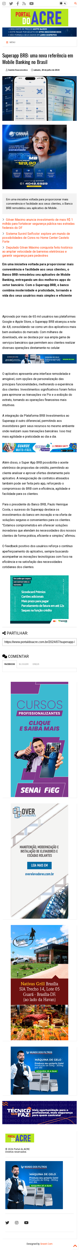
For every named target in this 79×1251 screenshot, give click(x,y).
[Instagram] (4, 3)
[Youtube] (26, 1222)
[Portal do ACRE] (39, 24)
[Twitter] (11, 3)
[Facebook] (17, 3)
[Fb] (24, 3)
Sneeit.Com (46, 1244)
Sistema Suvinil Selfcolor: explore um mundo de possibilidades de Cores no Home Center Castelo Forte (36, 238)
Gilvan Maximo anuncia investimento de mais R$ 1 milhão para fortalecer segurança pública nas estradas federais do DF (38, 224)
